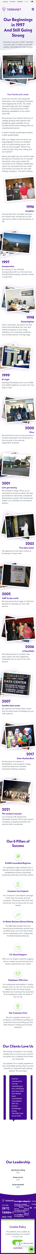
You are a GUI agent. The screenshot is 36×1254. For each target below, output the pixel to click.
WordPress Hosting (18, 1215)
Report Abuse (26, 1214)
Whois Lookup (21, 1215)
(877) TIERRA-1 (8, 1212)
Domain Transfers (22, 1211)
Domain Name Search (22, 1205)
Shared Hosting (17, 1205)
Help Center (26, 1205)
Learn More (17, 1248)
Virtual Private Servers (16, 1210)
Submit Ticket (26, 1209)
